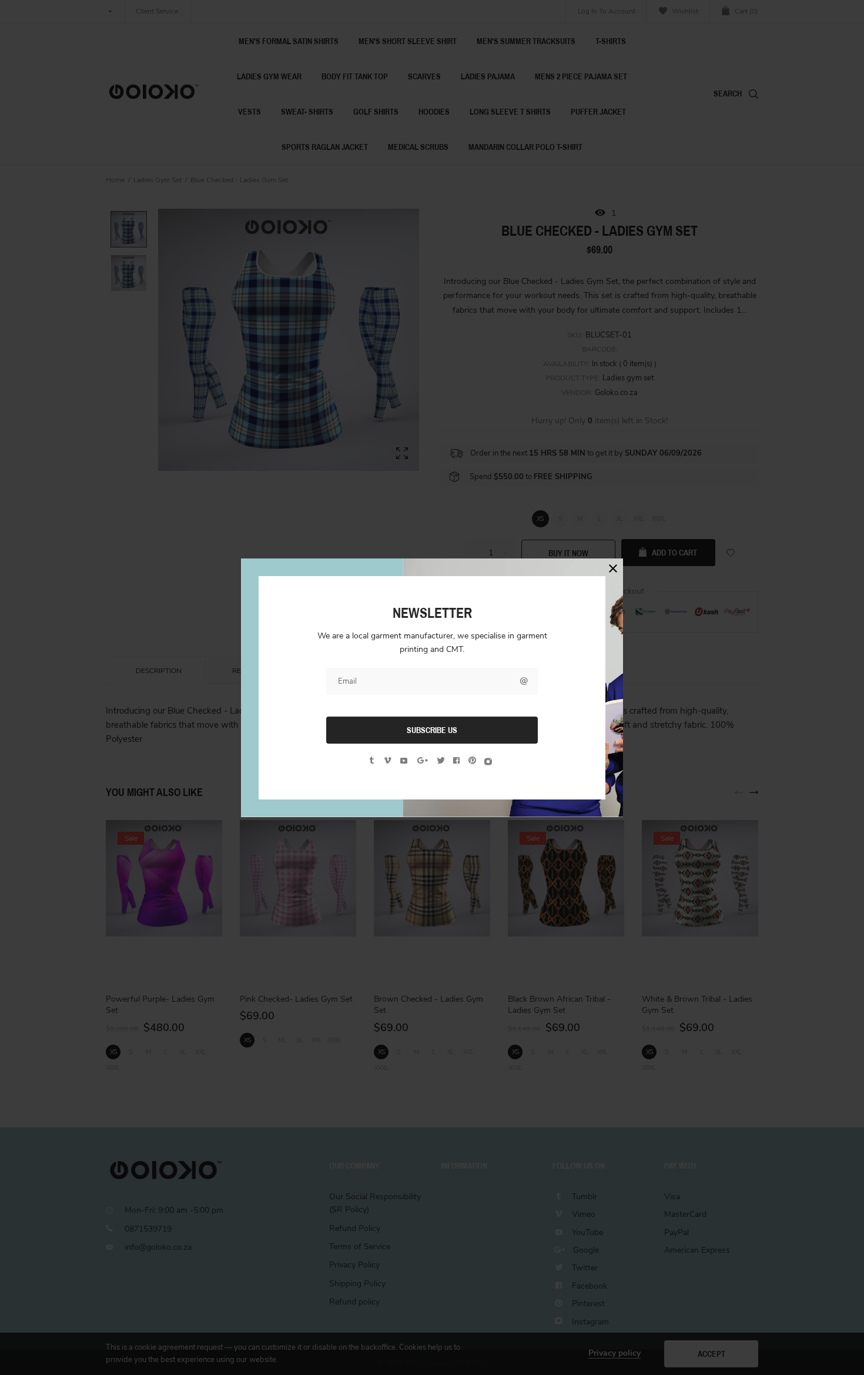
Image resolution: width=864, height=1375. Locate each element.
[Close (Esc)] (613, 568)
